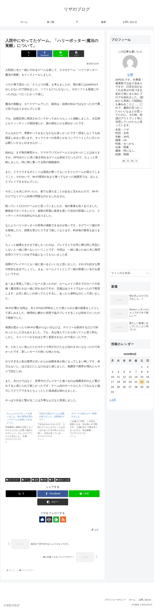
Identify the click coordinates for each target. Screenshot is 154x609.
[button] (76, 53)
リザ (130, 74)
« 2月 (112, 399)
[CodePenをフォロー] (49, 519)
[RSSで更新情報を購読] (63, 519)
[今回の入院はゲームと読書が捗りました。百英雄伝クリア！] (54, 425)
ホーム (132, 599)
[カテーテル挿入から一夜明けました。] (86, 424)
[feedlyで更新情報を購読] (56, 519)
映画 (45, 480)
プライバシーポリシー (115, 599)
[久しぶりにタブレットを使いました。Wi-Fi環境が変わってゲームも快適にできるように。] (21, 427)
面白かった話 (64, 480)
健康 (36, 480)
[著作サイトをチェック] (42, 519)
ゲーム (27, 480)
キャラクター (14, 480)
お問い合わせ (145, 599)
